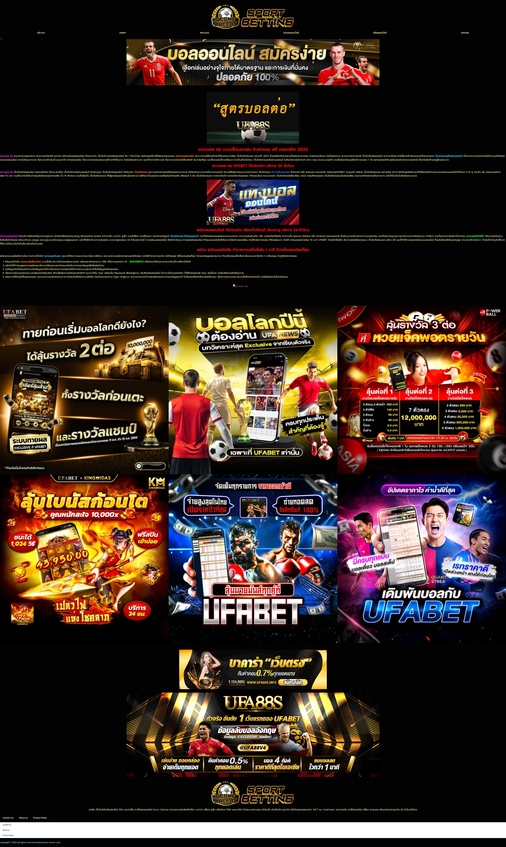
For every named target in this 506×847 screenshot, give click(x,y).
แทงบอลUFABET (475, 236)
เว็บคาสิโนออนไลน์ (280, 172)
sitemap (465, 32)
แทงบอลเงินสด (52, 256)
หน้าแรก (41, 32)
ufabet (122, 32)
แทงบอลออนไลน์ (291, 32)
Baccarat (204, 32)
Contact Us (8, 818)
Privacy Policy (40, 818)
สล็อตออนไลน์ (379, 32)
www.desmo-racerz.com (48, 842)
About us (23, 818)
